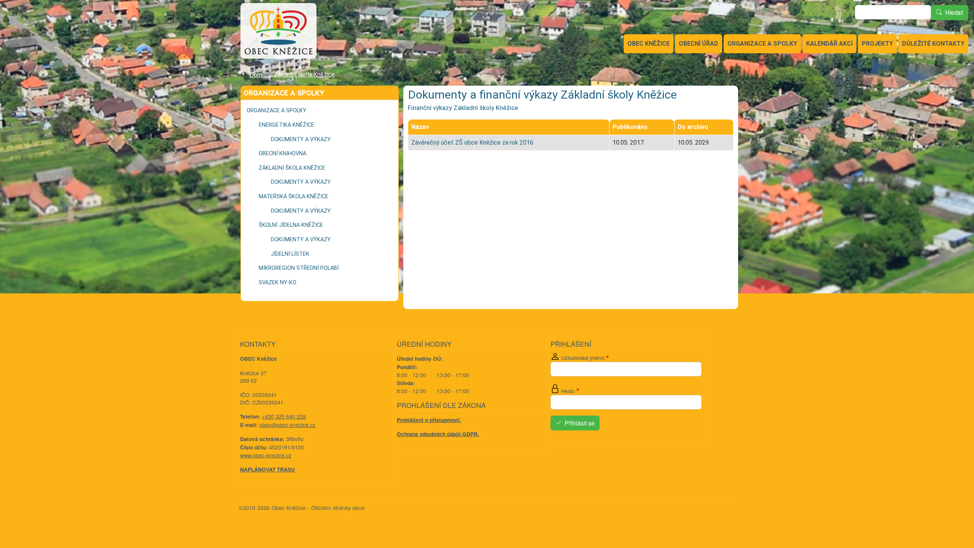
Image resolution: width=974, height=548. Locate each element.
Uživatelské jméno (583, 358)
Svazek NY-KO (277, 282)
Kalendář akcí (829, 43)
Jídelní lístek (290, 254)
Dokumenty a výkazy (301, 139)
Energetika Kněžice (286, 125)
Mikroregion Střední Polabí (299, 268)
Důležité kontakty (933, 43)
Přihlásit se (580, 423)
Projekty (877, 43)
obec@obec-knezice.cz (287, 425)
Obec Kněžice (648, 43)
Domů (257, 74)
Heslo (568, 391)
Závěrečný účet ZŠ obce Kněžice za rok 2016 (472, 142)
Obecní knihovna (282, 153)
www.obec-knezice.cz (265, 455)
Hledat (954, 12)
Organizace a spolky (762, 43)
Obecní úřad (698, 43)
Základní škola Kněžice (304, 74)
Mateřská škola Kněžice (293, 196)
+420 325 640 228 (284, 416)
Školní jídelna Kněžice (291, 225)
